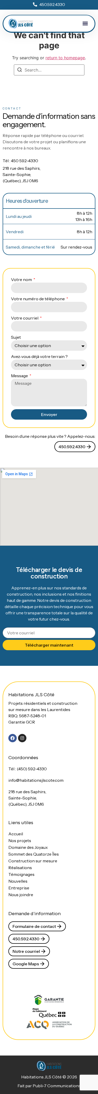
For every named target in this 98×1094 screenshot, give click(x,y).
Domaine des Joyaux (28, 847)
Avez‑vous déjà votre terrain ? (39, 356)
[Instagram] (22, 738)
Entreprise (18, 887)
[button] (85, 23)
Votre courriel (25, 318)
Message (20, 375)
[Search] (19, 70)
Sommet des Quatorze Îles (33, 854)
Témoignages (21, 874)
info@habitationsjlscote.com (36, 780)
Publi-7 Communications (57, 1085)
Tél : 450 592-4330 (20, 160)
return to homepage (65, 57)
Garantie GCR (21, 722)
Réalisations (20, 867)
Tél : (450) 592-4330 (27, 768)
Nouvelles (17, 881)
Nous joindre (20, 894)
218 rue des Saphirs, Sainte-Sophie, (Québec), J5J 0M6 (22, 174)
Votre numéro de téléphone (38, 298)
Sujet (16, 337)
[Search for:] (49, 69)
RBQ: (27, 715)
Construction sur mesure (32, 860)
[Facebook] (12, 738)
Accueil (15, 833)
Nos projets (19, 840)
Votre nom (22, 279)
